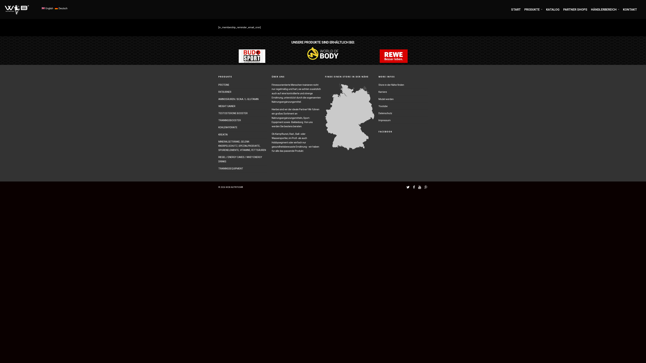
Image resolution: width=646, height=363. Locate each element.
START (516, 9)
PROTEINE (223, 85)
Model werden (386, 99)
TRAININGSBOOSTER (229, 120)
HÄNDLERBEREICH (604, 9)
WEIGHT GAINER (226, 106)
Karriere (383, 92)
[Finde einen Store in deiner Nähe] (349, 152)
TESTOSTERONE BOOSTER (233, 113)
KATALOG (553, 9)
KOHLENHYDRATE (227, 127)
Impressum (385, 120)
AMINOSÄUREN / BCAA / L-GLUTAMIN (238, 99)
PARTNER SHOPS (575, 9)
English (49, 8)
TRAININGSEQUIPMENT (230, 168)
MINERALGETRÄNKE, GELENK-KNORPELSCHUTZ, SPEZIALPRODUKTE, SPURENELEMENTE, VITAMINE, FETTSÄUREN (242, 145)
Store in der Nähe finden (391, 85)
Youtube (383, 106)
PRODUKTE (532, 9)
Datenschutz (385, 113)
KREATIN (223, 134)
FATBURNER (224, 92)
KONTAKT (630, 9)
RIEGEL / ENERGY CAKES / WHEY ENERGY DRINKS (240, 159)
